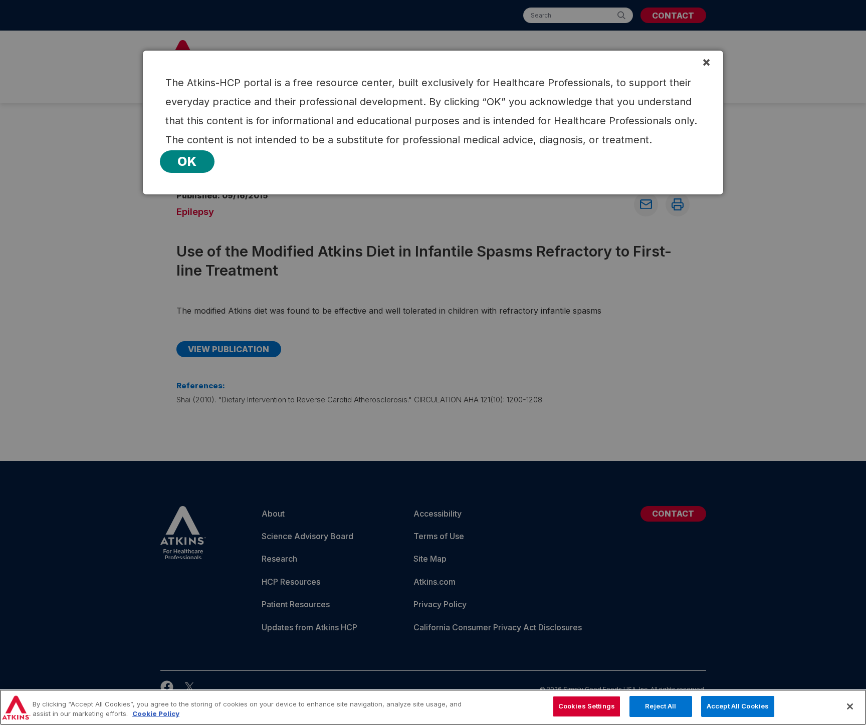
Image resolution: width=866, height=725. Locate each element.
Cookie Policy (155, 714)
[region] (433, 707)
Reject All (660, 706)
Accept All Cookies (738, 706)
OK (187, 161)
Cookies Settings (586, 706)
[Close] (850, 706)
